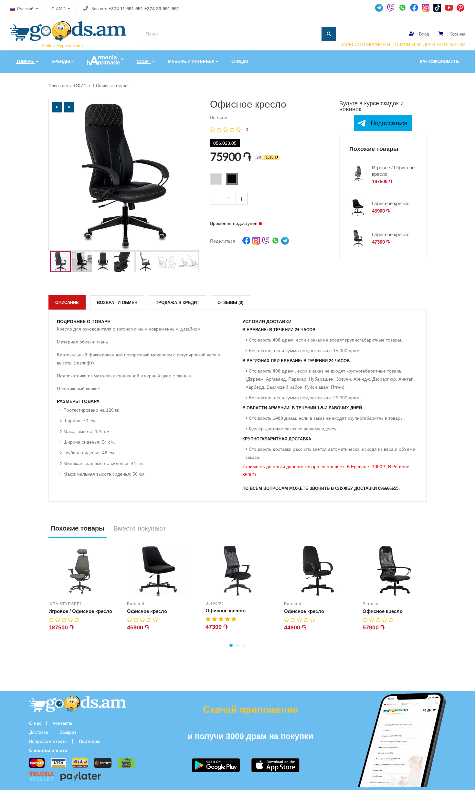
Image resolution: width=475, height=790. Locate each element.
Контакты (62, 723)
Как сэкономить (439, 61)
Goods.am (58, 85)
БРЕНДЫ (60, 61)
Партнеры (89, 741)
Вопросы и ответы (48, 741)
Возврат (67, 732)
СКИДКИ (239, 61)
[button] (57, 107)
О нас (35, 723)
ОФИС (80, 85)
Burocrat (135, 604)
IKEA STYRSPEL (65, 604)
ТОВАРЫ (25, 61)
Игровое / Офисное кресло (393, 171)
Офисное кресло (390, 203)
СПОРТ (144, 61)
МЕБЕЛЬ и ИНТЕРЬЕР (191, 61)
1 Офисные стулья (111, 85)
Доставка (38, 732)
